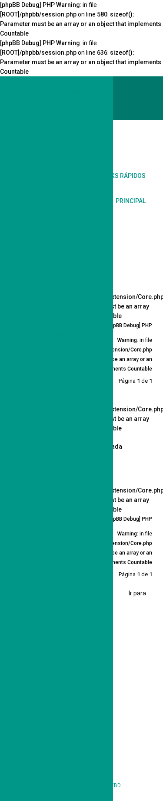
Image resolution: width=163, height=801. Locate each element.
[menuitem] (143, 141)
